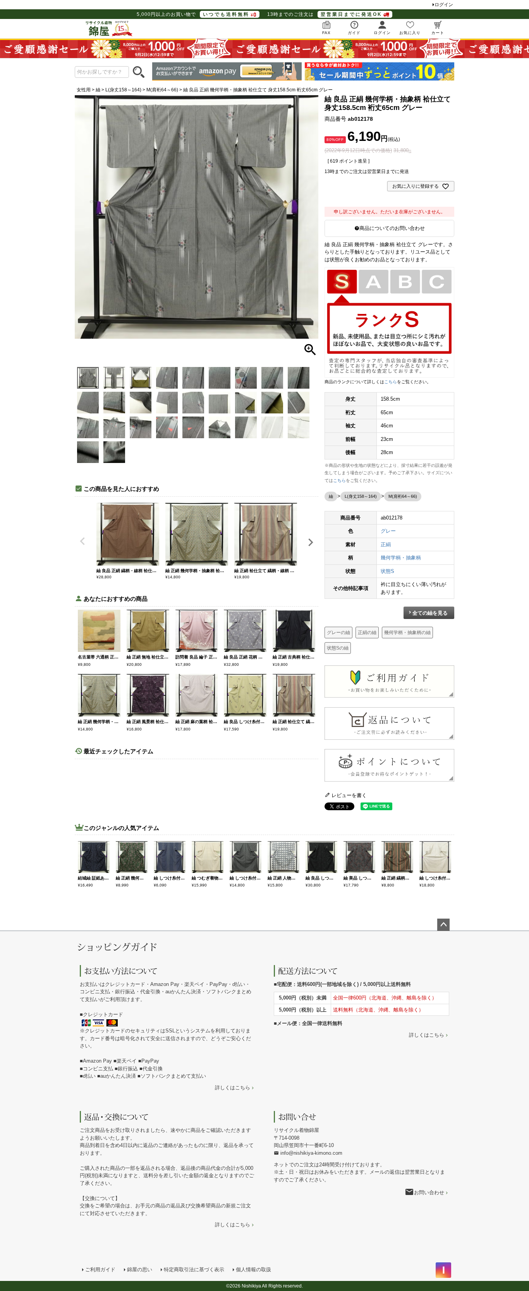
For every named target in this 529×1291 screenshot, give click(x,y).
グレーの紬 (338, 632)
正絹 (386, 544)
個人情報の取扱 (253, 1269)
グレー (388, 531)
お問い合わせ (429, 1192)
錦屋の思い (139, 1269)
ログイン (444, 4)
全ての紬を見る (430, 613)
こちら (390, 381)
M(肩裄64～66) (162, 90)
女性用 (84, 90)
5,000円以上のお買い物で (193, 14)
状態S (387, 571)
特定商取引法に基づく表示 (194, 1269)
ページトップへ (443, 925)
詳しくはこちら (232, 1087)
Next (310, 542)
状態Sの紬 (338, 648)
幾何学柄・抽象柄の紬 (407, 632)
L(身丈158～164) (123, 90)
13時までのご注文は (324, 14)
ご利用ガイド (100, 1269)
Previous (82, 541)
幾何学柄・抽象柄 (401, 558)
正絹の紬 (367, 632)
